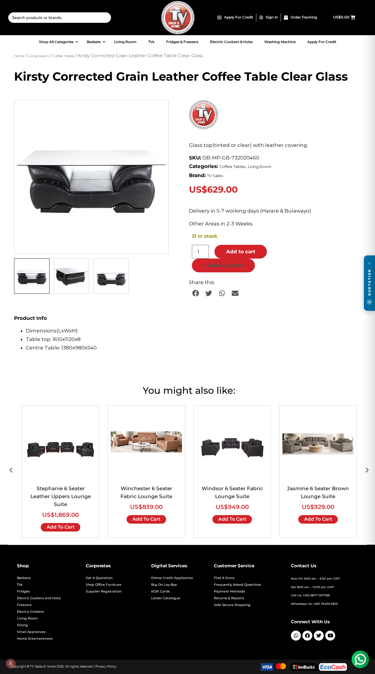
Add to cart (240, 251)
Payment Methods (229, 591)
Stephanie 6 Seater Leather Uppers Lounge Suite (60, 496)
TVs (20, 585)
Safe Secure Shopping (232, 605)
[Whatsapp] (296, 636)
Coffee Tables (63, 56)
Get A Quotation (99, 578)
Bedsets (24, 578)
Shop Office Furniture (103, 585)
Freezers (24, 605)
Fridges (23, 591)
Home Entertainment (35, 639)
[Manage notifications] (10, 663)
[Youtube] (330, 636)
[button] (158, 110)
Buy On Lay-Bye (164, 585)
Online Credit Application (172, 578)
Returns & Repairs (229, 598)
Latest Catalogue (165, 598)
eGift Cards (160, 591)
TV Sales (215, 176)
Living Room (38, 56)
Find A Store (224, 578)
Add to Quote (223, 265)
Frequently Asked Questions (237, 585)
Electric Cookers (30, 612)
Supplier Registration (104, 591)
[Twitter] (319, 636)
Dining (22, 625)
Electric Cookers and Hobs (39, 598)
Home (19, 56)
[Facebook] (307, 636)
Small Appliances (31, 632)
